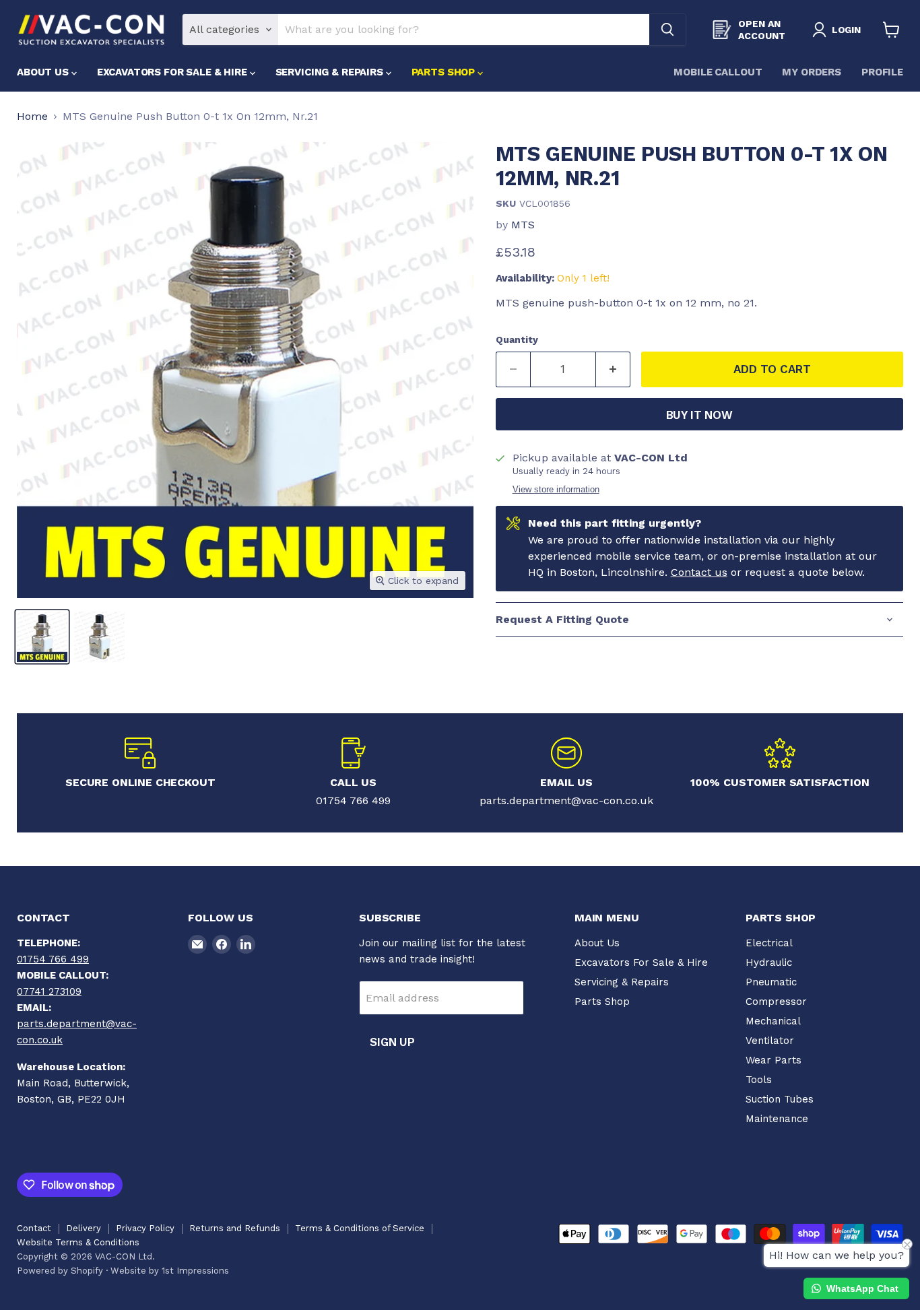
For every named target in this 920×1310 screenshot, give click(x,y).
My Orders (811, 72)
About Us (44, 72)
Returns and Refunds (234, 1228)
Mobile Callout (717, 72)
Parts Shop (445, 72)
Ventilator (770, 1041)
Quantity (517, 339)
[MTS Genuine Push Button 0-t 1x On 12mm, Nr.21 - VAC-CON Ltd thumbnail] (42, 636)
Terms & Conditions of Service (359, 1228)
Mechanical (773, 1021)
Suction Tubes (780, 1099)
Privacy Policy (145, 1228)
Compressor (776, 1001)
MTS (523, 224)
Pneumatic (771, 982)
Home (32, 116)
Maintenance (777, 1119)
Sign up (392, 1042)
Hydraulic (769, 962)
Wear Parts (773, 1060)
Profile (882, 72)
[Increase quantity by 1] (613, 370)
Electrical (769, 943)
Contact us (699, 572)
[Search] (667, 29)
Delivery (83, 1228)
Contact (34, 1228)
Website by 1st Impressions (169, 1271)
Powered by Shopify (60, 1271)
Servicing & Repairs (330, 72)
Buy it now (699, 415)
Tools (759, 1080)
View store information (556, 489)
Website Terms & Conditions (78, 1242)
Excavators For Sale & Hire (173, 72)
